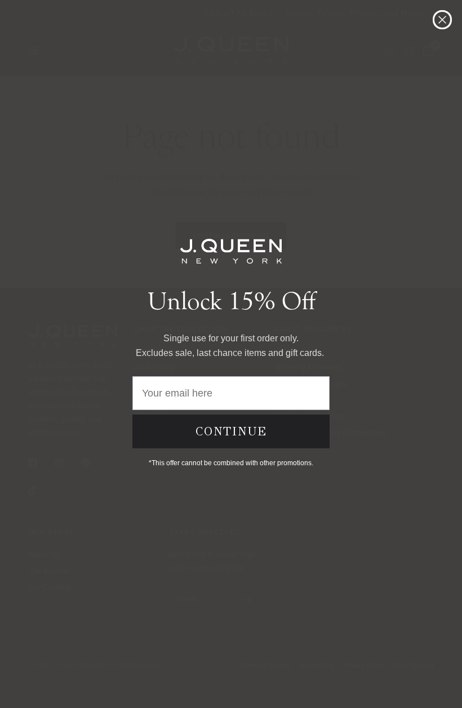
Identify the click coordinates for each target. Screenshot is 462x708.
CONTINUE (231, 431)
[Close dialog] (442, 19)
